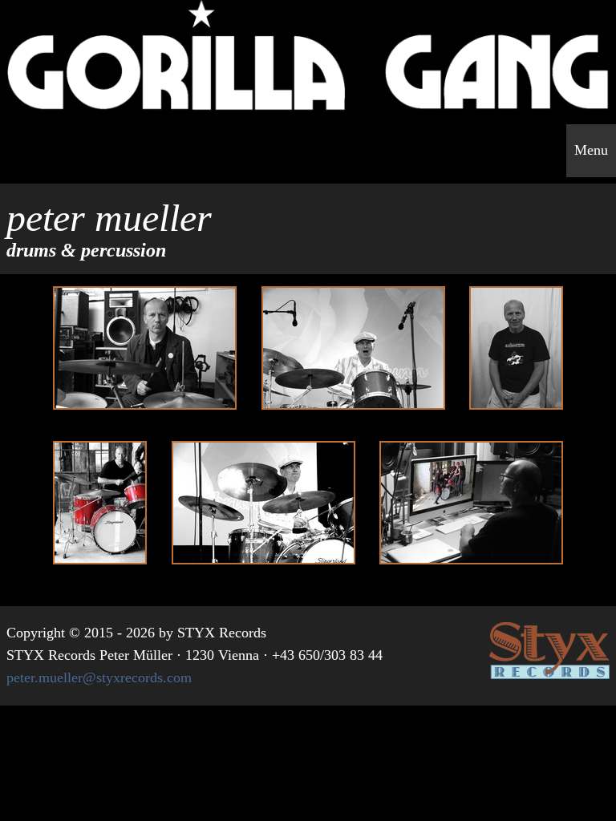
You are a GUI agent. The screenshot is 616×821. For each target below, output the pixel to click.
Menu (591, 150)
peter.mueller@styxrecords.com (99, 677)
